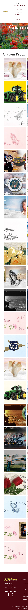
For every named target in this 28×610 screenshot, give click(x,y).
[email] (12, 595)
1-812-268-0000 (19, 5)
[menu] (23, 2)
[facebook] (8, 595)
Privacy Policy (19, 608)
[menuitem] (19, 10)
